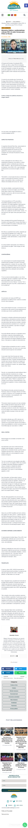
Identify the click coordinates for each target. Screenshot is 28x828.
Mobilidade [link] (14, 702)
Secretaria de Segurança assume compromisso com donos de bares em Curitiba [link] (7, 740)
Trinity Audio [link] (15, 58)
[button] (2, 15)
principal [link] (14, 662)
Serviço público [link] (14, 708)
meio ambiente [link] (6, 28)
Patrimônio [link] (14, 705)
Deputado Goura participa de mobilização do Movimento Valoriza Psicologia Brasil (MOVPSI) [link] (7, 766)
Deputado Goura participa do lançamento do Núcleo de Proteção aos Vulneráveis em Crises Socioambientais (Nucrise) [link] (21, 742)
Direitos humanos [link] (14, 691)
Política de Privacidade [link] (7, 811)
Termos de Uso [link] (5, 814)
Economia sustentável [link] (14, 696)
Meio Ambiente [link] (14, 699)
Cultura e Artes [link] (14, 685)
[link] (26, 5)
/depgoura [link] (10, 805)
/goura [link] (11, 800)
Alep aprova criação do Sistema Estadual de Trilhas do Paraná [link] (21, 765)
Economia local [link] (14, 693)
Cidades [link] (14, 688)
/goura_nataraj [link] (19, 800)
